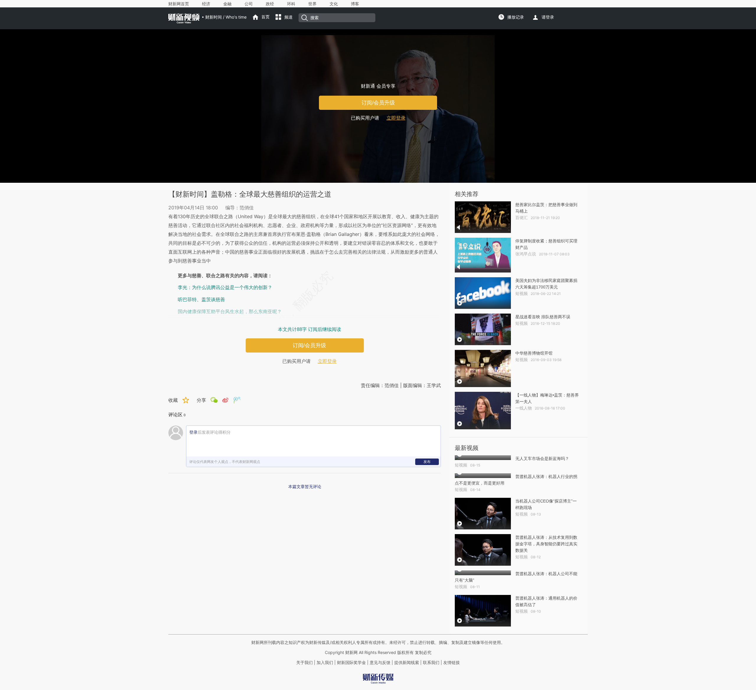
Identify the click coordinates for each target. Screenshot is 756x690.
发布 (427, 461)
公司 (249, 3)
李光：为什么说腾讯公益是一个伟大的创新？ (225, 287)
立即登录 (396, 117)
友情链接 (451, 662)
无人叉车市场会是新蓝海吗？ (542, 458)
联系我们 (431, 662)
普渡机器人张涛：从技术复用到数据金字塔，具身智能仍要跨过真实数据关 (546, 544)
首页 (265, 16)
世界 (312, 3)
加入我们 (325, 662)
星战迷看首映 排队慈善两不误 (542, 316)
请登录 (548, 17)
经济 (206, 3)
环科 (291, 3)
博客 (355, 3)
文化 (334, 3)
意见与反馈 (380, 662)
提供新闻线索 (406, 662)
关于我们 (304, 662)
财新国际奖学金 (351, 662)
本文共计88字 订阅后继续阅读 (309, 329)
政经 (270, 3)
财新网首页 (178, 3)
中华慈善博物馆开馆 (534, 353)
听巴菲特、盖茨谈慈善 (201, 299)
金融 (227, 3)
